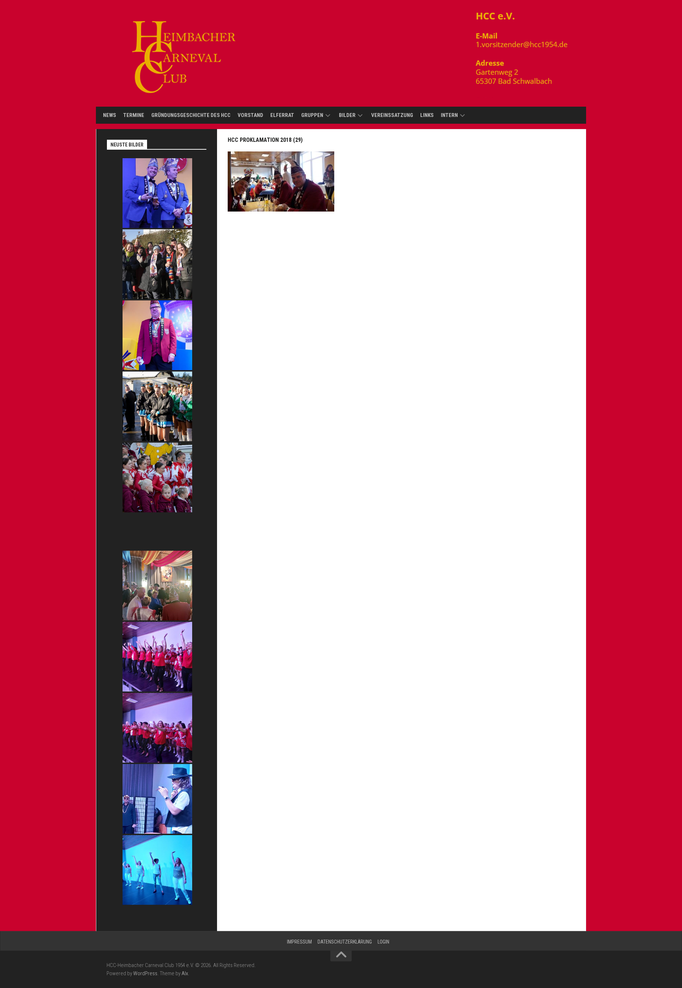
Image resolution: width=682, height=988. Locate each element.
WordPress (145, 973)
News (109, 115)
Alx (185, 973)
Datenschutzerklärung (345, 942)
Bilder (347, 115)
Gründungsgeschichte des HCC (191, 115)
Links (427, 115)
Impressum (299, 942)
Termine (133, 115)
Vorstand (250, 115)
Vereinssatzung (392, 115)
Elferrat (282, 115)
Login (383, 942)
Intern (449, 115)
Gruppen (312, 115)
